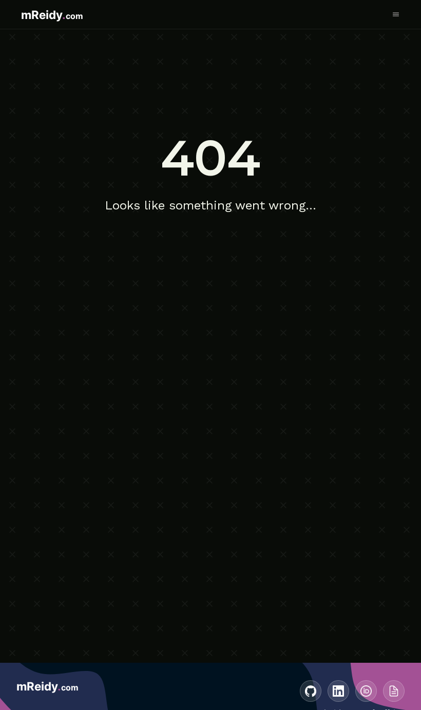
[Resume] (394, 691)
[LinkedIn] (338, 691)
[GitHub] (310, 691)
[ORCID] (366, 691)
